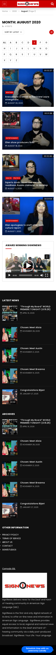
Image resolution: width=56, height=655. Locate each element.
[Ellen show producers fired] (28, 130)
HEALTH (8, 178)
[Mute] (41, 275)
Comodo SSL (8, 568)
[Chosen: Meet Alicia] (9, 334)
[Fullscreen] (46, 275)
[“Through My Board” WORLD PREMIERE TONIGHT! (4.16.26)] (9, 313)
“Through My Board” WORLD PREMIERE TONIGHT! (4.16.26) (35, 308)
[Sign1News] (28, 4)
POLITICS (16, 178)
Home (5, 11)
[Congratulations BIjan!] (9, 396)
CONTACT (7, 545)
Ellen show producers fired (19, 142)
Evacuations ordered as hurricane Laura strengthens (27, 98)
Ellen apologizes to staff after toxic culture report (24, 226)
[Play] (9, 275)
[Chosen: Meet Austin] (9, 355)
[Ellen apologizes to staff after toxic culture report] (28, 216)
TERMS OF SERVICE (11, 538)
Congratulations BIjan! (32, 390)
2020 (14, 11)
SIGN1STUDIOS (9, 549)
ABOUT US (7, 542)
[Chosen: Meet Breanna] (9, 375)
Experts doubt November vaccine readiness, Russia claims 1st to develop (26, 184)
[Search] (52, 4)
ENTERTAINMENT (12, 138)
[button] (28, 266)
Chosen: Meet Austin (31, 348)
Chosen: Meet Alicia (30, 327)
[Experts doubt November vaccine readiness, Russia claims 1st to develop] (28, 173)
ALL (4, 42)
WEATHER (9, 92)
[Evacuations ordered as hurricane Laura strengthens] (28, 87)
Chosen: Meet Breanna (32, 369)
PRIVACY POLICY (10, 534)
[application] (28, 265)
